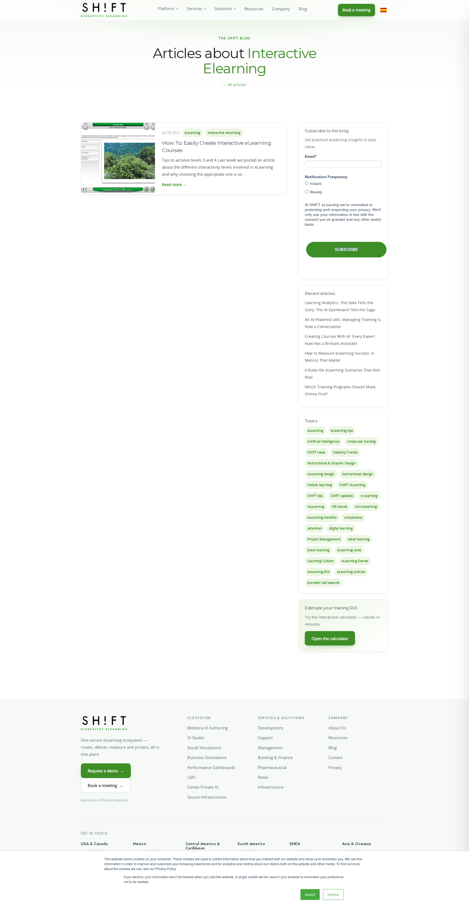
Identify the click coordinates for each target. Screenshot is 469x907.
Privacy (335, 767)
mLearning (316, 507)
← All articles (234, 84)
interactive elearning (224, 133)
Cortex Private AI (202, 787)
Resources (253, 8)
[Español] (383, 10)
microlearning (366, 507)
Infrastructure (270, 787)
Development (270, 727)
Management (270, 747)
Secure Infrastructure (206, 797)
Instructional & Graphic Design (332, 463)
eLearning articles (351, 572)
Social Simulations (204, 747)
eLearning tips (342, 431)
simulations (353, 517)
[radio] (343, 183)
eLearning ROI (318, 572)
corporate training (361, 441)
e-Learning (369, 496)
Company (281, 8)
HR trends (339, 507)
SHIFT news (316, 452)
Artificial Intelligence (324, 441)
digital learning (341, 528)
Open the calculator (330, 638)
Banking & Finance (275, 757)
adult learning (359, 539)
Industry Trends (345, 452)
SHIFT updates (342, 496)
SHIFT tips (315, 496)
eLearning (192, 133)
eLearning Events (355, 561)
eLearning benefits (322, 517)
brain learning (318, 550)
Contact (335, 757)
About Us (337, 727)
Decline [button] (333, 894)
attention (315, 528)
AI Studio (195, 737)
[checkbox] (343, 188)
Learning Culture (321, 561)
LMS (191, 777)
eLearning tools (349, 550)
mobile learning (320, 485)
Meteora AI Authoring (207, 727)
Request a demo (106, 770)
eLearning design (321, 474)
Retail (263, 777)
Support (265, 737)
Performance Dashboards (211, 767)
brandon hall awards (324, 583)
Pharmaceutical (272, 767)
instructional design (357, 474)
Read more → (174, 184)
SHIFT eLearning (352, 485)
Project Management (324, 539)
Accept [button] (310, 894)
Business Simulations (207, 757)
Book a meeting (356, 9)
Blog (303, 8)
